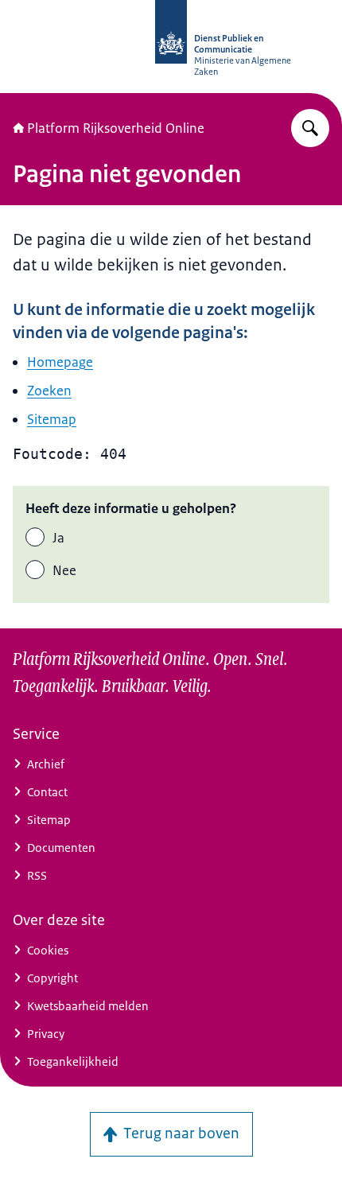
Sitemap (51, 419)
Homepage (60, 362)
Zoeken (49, 390)
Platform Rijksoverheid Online (115, 128)
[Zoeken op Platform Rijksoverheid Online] (310, 128)
